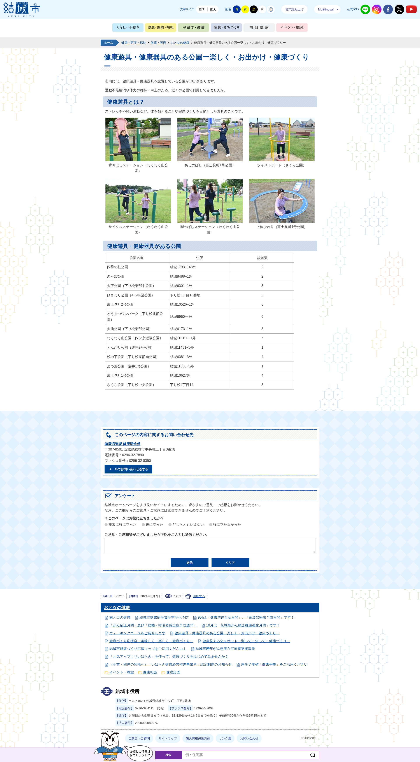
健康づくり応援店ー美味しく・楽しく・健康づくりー (151, 641)
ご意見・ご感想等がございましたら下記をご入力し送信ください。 (157, 534)
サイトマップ (168, 738)
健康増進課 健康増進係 (122, 444)
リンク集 (225, 738)
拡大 (213, 9)
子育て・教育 (193, 28)
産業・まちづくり (226, 28)
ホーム (108, 42)
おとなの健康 (180, 42)
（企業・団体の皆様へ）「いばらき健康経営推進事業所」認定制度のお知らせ (170, 664)
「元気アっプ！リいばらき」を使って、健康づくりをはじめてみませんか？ (168, 656)
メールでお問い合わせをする (128, 469)
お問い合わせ (249, 738)
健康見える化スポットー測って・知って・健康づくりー (246, 641)
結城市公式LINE (365, 9)
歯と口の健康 (119, 617)
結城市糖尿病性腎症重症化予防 (164, 617)
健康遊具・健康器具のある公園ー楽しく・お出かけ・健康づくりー (227, 633)
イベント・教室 (121, 672)
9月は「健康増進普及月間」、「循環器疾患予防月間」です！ (246, 617)
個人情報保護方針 (198, 738)
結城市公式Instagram (377, 9)
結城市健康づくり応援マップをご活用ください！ (147, 649)
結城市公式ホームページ (21, 9)
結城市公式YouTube (411, 9)
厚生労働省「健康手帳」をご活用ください (274, 664)
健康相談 (150, 672)
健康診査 (173, 672)
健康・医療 (158, 42)
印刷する (199, 596)
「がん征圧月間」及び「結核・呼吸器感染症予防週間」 (153, 625)
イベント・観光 (292, 28)
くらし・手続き (128, 28)
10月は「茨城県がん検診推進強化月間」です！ (243, 625)
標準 (202, 9)
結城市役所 (128, 691)
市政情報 (259, 28)
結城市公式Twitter (399, 9)
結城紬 (271, 9)
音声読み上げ (294, 9)
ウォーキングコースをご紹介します (137, 633)
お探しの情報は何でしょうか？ (138, 753)
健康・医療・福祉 (160, 28)
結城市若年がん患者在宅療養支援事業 (225, 649)
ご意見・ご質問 (139, 738)
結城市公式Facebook (388, 9)
